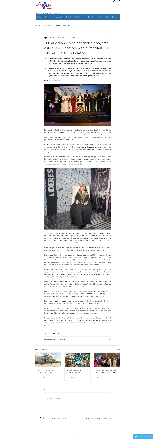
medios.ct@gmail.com (58, 418)
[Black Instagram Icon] (114, 1)
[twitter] (117, 1)
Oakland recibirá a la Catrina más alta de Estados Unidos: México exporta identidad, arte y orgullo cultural (106, 371)
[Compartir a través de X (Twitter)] (49, 333)
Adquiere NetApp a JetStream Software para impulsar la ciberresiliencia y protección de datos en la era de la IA (77, 371)
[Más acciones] (110, 37)
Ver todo (117, 349)
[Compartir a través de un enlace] (58, 333)
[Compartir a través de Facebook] (45, 333)
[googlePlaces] (119, 1)
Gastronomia (47, 25)
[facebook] (111, 1)
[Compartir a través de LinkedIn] (54, 333)
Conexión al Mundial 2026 (62, 25)
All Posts (37, 25)
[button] (117, 25)
